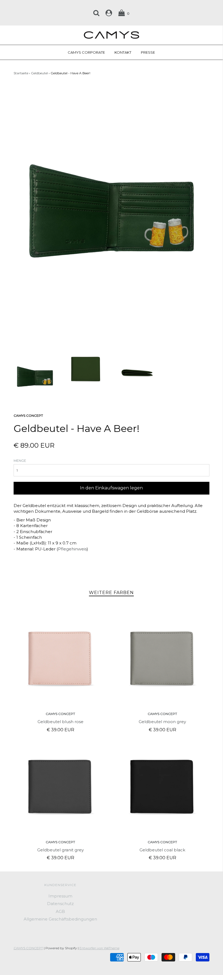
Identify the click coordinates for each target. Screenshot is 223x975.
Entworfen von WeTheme (99, 948)
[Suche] (96, 12)
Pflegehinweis (72, 548)
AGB (60, 911)
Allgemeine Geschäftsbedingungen (60, 919)
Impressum (60, 896)
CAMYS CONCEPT (28, 948)
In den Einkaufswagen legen (111, 487)
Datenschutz (60, 903)
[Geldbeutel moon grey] (162, 659)
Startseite (21, 73)
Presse (148, 52)
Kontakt (122, 52)
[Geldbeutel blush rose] (60, 659)
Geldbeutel (39, 73)
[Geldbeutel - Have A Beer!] (35, 376)
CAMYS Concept (60, 714)
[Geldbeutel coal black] (162, 787)
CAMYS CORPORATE (86, 52)
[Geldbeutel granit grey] (60, 787)
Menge (20, 460)
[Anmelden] (109, 12)
